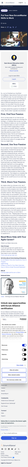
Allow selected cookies (14, 375)
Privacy (17, 453)
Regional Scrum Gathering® (8, 403)
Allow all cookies (14, 370)
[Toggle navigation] (2, 2)
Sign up (14, 438)
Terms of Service (6, 334)
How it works (14, 70)
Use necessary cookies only (14, 379)
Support (3, 415)
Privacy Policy (20, 332)
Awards (3, 390)
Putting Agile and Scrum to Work (10, 272)
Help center (18, 452)
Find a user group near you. (9, 255)
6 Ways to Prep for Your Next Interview (12, 265)
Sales (2, 413)
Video (2, 296)
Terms (2, 452)
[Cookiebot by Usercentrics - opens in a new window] (20, 319)
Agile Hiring (4, 263)
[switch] (24, 350)
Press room (4, 385)
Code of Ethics (5, 455)
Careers (3, 388)
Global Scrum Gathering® (7, 400)
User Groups (4, 406)
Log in (21, 2)
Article (5, 10)
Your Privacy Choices (6, 457)
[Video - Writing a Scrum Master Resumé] (14, 286)
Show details (20, 365)
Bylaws (2, 453)
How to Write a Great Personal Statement (13, 267)
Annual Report (4, 393)
